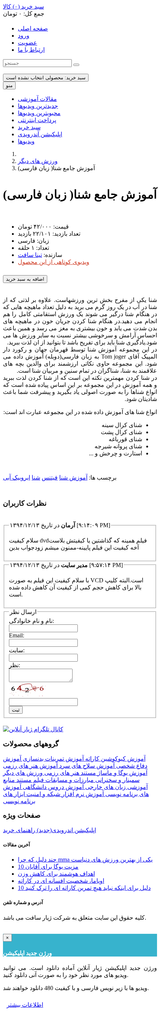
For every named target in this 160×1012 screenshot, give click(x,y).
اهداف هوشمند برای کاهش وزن (56, 874)
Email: (16, 635)
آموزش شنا (73, 477)
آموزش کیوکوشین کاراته (114, 758)
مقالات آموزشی (37, 99)
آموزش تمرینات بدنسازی (52, 758)
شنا (36, 477)
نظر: (14, 665)
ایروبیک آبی (16, 477)
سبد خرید (29, 127)
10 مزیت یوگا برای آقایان (48, 866)
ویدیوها (26, 141)
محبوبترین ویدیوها (39, 113)
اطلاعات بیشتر (25, 1005)
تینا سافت (30, 255)
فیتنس (50, 477)
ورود (23, 35)
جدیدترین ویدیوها (38, 106)
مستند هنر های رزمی (69, 773)
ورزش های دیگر (38, 161)
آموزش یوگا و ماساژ (121, 773)
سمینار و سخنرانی (117, 780)
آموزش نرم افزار (82, 794)
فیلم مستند (29, 780)
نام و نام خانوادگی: (31, 621)
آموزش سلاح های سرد (86, 766)
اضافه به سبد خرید (25, 279)
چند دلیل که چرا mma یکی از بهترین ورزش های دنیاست (85, 859)
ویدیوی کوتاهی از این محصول (53, 262)
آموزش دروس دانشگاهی (52, 787)
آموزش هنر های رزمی (30, 766)
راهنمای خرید (19, 830)
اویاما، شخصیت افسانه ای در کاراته (61, 881)
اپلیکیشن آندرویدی (40, 134)
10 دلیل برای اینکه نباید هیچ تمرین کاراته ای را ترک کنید (84, 888)
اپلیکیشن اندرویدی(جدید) (65, 830)
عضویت (27, 42)
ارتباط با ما (31, 50)
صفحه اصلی (33, 28)
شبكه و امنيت (42, 794)
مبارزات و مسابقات (69, 780)
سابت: (17, 650)
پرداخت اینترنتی (37, 120)
